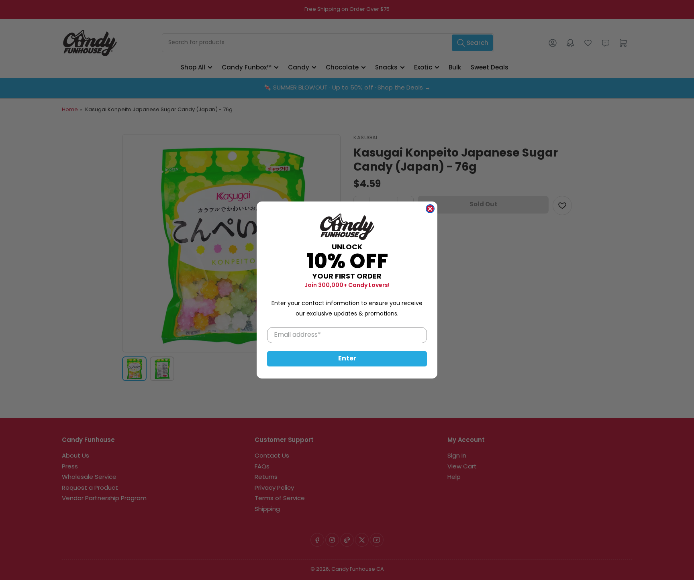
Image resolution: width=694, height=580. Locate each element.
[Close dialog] (430, 209)
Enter (347, 358)
